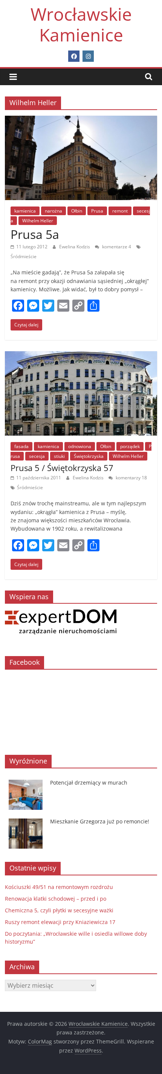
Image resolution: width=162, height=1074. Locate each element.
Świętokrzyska (89, 456)
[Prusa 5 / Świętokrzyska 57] (81, 356)
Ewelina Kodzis (75, 246)
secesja (37, 456)
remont (120, 211)
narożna (53, 211)
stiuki (59, 456)
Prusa (97, 211)
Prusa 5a (35, 234)
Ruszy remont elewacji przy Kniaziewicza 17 (60, 922)
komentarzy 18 (131, 477)
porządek (130, 446)
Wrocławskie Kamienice (81, 24)
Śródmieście (24, 256)
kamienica (25, 211)
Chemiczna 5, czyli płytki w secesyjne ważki (59, 910)
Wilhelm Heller (37, 220)
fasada (21, 446)
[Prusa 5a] (81, 120)
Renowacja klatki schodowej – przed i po (55, 898)
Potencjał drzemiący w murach (88, 782)
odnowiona (79, 446)
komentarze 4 (116, 246)
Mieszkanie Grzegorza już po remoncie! (99, 821)
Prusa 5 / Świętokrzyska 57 (62, 467)
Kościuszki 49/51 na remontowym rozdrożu (59, 886)
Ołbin (76, 211)
